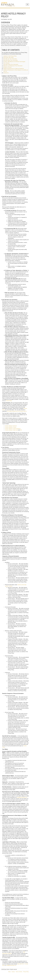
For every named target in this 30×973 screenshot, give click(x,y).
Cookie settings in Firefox (10, 427)
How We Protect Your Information (11, 64)
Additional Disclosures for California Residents (14, 68)
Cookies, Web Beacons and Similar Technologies (14, 61)
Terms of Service (19, 971)
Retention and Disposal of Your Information (13, 65)
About (9, 971)
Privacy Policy (26, 971)
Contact (13, 971)
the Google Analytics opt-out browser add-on (17, 411)
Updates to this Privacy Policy (10, 56)
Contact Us (6, 72)
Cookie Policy (9, 400)
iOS (21, 430)
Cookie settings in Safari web (11, 430)
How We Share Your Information (11, 60)
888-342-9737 (20, 964)
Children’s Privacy (7, 67)
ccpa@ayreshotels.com (22, 797)
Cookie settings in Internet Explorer (13, 428)
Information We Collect (9, 57)
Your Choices (6, 63)
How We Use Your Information (10, 58)
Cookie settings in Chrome (11, 425)
